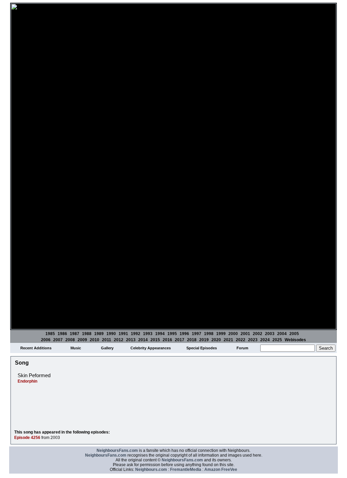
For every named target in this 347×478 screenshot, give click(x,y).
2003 (269, 333)
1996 (184, 333)
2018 (192, 339)
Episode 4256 (27, 437)
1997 (196, 333)
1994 (160, 333)
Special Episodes (201, 348)
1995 (172, 333)
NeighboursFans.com (117, 450)
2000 (233, 333)
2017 (179, 339)
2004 (282, 333)
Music (75, 348)
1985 (50, 333)
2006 (45, 339)
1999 (221, 333)
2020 (216, 339)
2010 (94, 339)
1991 (123, 333)
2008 (70, 339)
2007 (58, 339)
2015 (155, 339)
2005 (294, 333)
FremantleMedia (185, 469)
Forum (242, 348)
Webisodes (295, 339)
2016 (167, 339)
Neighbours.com (151, 469)
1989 (99, 333)
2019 (204, 339)
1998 (208, 333)
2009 (82, 339)
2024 (265, 339)
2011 (106, 339)
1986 (62, 333)
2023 (253, 339)
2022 (240, 339)
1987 (74, 333)
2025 (277, 339)
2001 (245, 333)
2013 (131, 339)
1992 (135, 333)
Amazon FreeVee (220, 469)
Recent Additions (36, 348)
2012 (118, 339)
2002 (257, 333)
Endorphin (27, 381)
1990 (111, 333)
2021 (228, 339)
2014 (143, 339)
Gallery (107, 348)
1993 (147, 333)
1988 (86, 333)
